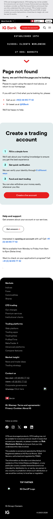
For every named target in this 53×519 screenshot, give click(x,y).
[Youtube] (25, 427)
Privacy (8, 408)
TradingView (11, 335)
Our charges (11, 309)
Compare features (13, 350)
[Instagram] (13, 427)
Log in (48, 21)
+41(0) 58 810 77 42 (25, 100)
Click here (19, 389)
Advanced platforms (15, 347)
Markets (9, 283)
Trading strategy (13, 365)
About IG (27, 408)
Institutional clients (14, 317)
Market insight (12, 357)
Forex (8, 291)
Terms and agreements (28, 405)
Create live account (30, 28)
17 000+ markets (26, 52)
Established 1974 (26, 36)
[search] (44, 27)
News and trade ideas (15, 361)
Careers (18, 506)
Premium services (13, 313)
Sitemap (12, 405)
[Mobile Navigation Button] (49, 27)
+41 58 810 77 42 (21, 378)
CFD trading (11, 305)
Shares (8, 298)
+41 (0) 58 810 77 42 (12, 261)
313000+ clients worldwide (26, 44)
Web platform (11, 328)
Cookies (17, 408)
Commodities (11, 295)
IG (6, 405)
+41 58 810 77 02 (19, 381)
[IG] (10, 27)
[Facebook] (6, 427)
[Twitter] (19, 427)
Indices (8, 287)
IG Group (9, 506)
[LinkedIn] (31, 427)
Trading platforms (14, 323)
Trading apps (11, 332)
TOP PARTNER (26, 482)
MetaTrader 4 (11, 343)
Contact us (10, 373)
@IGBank (24, 104)
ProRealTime (11, 339)
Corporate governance (16, 385)
